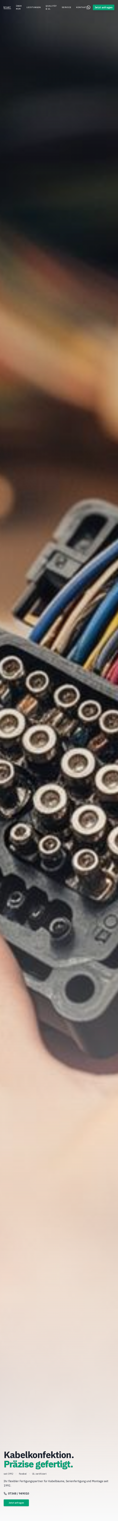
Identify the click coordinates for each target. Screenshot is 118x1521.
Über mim (19, 7)
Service (66, 7)
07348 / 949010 (18, 1493)
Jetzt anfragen (103, 7)
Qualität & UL (51, 7)
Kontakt (81, 7)
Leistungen (34, 7)
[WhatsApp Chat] (88, 7)
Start (7, 7)
